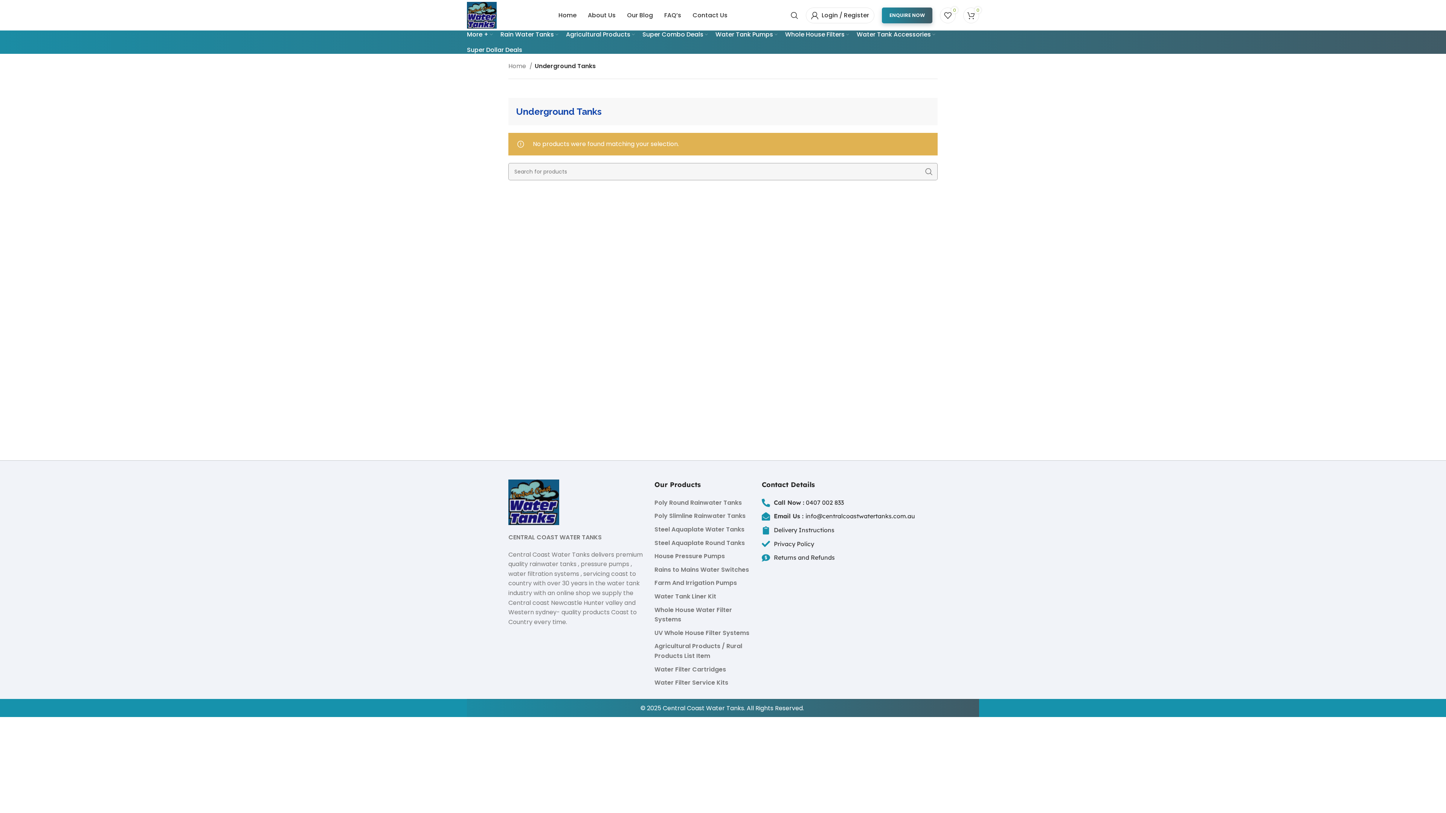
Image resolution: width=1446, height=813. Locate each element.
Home (518, 66)
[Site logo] (482, 15)
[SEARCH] (929, 171)
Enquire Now (907, 15)
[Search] (794, 15)
